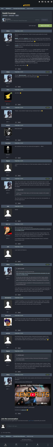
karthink (8, 333)
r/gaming (26, 38)
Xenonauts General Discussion (20, 20)
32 (8, 311)
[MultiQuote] (16, 69)
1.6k (8, 238)
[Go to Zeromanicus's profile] (8, 304)
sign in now (30, 420)
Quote (19, 68)
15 (8, 347)
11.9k (8, 104)
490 (8, 139)
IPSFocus (29, 439)
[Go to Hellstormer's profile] (8, 322)
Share (37, 19)
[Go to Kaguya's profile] (8, 167)
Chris (8, 89)
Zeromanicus (8, 297)
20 (8, 220)
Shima (9, 19)
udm (8, 206)
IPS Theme (24, 439)
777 (8, 157)
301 (8, 329)
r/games (17, 45)
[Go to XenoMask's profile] (8, 149)
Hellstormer (8, 315)
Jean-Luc (8, 224)
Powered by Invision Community (26, 440)
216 (8, 45)
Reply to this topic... (13, 426)
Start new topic (32, 25)
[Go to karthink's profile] (8, 340)
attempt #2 (23, 409)
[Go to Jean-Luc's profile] (8, 230)
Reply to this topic (45, 25)
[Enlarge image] (34, 41)
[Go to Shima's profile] (3, 19)
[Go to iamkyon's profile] (8, 132)
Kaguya (8, 160)
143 (8, 175)
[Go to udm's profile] (8, 213)
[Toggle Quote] (16, 189)
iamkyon (8, 125)
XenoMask (7, 143)
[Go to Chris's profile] (8, 96)
